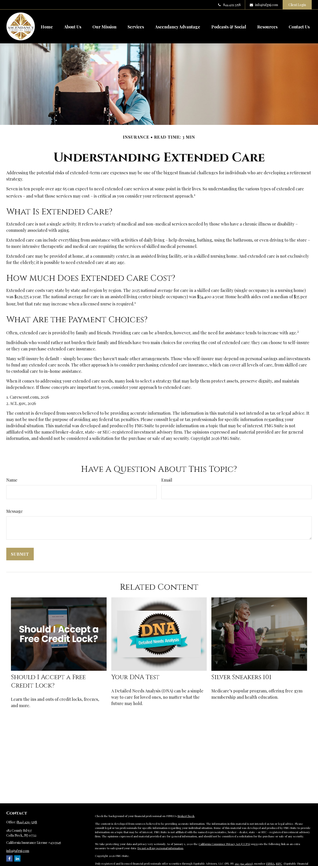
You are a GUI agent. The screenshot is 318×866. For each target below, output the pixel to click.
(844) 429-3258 (27, 822)
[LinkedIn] (17, 858)
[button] (47, 26)
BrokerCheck (185, 816)
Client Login (297, 5)
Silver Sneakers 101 (241, 677)
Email (166, 480)
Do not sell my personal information (160, 848)
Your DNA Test (135, 677)
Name (11, 480)
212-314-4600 (243, 863)
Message (14, 511)
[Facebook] (9, 858)
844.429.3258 (232, 5)
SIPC (279, 863)
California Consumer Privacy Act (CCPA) (224, 844)
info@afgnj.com (266, 5)
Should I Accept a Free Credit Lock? (48, 681)
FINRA (270, 863)
